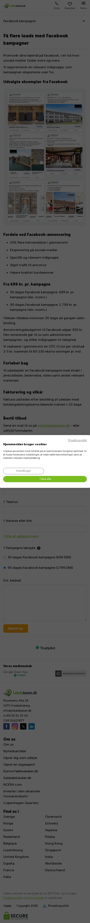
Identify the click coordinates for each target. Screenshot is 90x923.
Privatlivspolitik (77, 440)
